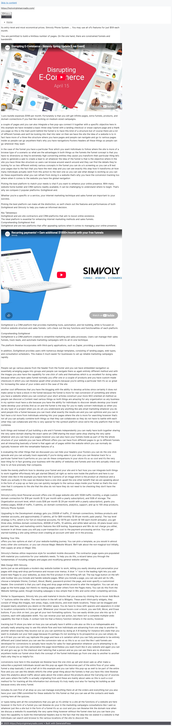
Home (9, 22)
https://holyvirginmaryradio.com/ (18, 8)
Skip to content (9, 2)
